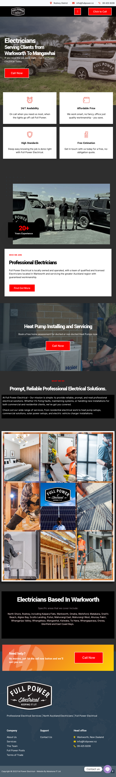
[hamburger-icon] (77, 11)
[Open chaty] (107, 769)
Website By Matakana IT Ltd (49, 771)
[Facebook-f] (112, 771)
